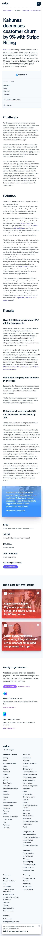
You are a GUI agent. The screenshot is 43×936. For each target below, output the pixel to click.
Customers (8, 10)
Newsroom (27, 884)
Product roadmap (29, 878)
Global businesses (29, 777)
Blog (4, 884)
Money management (30, 786)
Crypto (5, 780)
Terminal (6, 825)
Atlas (5, 761)
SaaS (25, 791)
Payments (6, 808)
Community (7, 886)
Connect (6, 777)
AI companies (27, 794)
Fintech (25, 800)
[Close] (39, 926)
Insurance (26, 810)
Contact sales (10, 567)
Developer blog (28, 870)
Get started (9, 686)
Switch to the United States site (14, 931)
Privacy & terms (8, 894)
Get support (7, 919)
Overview (25, 10)
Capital (5, 769)
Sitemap (6, 905)
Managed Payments (10, 802)
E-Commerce (27, 769)
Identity (6, 791)
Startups (26, 761)
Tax (4, 822)
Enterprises (27, 758)
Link (4, 800)
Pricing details (8, 707)
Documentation (28, 853)
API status (26, 859)
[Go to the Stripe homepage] (5, 746)
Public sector (27, 824)
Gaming (25, 802)
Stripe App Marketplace (31, 837)
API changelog (28, 862)
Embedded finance (29, 772)
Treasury (6, 828)
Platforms (26, 789)
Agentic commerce (29, 763)
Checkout (6, 772)
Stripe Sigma (7, 819)
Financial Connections (10, 789)
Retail (25, 827)
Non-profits (27, 818)
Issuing (5, 797)
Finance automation (30, 775)
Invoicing (6, 794)
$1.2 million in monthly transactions (16, 367)
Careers (26, 881)
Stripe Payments (32, 226)
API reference (8, 728)
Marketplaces (28, 783)
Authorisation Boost (10, 763)
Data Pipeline (7, 783)
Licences (6, 902)
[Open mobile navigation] (39, 4)
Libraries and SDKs (29, 864)
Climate (5, 775)
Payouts (6, 811)
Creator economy (29, 797)
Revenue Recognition (10, 816)
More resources (8, 911)
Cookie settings (8, 908)
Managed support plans (11, 922)
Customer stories (9, 881)
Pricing (5, 758)
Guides (5, 878)
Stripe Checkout (24, 266)
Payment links (8, 805)
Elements (6, 786)
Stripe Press (27, 886)
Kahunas (6, 49)
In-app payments (29, 780)
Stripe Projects (28, 867)
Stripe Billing (19, 228)
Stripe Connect (26, 223)
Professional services (30, 821)
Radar (5, 814)
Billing (5, 766)
